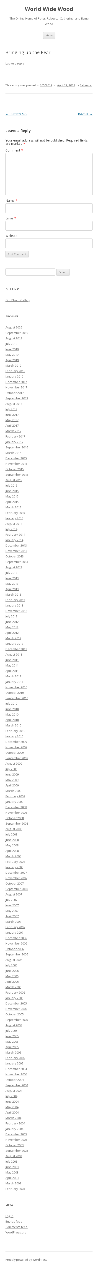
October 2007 (14, 883)
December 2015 (16, 458)
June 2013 (12, 578)
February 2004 (15, 1123)
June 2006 (12, 971)
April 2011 (12, 671)
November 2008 (16, 813)
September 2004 (16, 1085)
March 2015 (13, 507)
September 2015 (16, 474)
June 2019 (12, 349)
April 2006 (12, 982)
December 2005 (16, 1003)
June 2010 (12, 709)
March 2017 (13, 431)
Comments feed (16, 1227)
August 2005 (13, 1025)
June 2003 (12, 1167)
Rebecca (86, 85)
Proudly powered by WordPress (26, 1260)
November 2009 (16, 747)
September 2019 (16, 333)
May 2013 (11, 584)
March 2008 (13, 856)
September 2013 (16, 562)
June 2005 (12, 1036)
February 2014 (15, 534)
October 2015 (14, 469)
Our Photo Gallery (17, 300)
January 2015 (14, 518)
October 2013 (14, 556)
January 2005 (14, 1063)
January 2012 (14, 643)
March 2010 (13, 725)
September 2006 (16, 954)
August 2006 (13, 960)
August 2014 (13, 524)
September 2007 (16, 889)
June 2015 (12, 491)
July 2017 (11, 409)
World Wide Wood (49, 8)
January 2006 (14, 998)
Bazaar (85, 114)
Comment (14, 150)
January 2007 (14, 932)
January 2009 (14, 802)
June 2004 (12, 1101)
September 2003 (16, 1151)
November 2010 (16, 687)
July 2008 (11, 834)
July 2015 (11, 485)
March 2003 (13, 1183)
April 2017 (12, 425)
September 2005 (16, 1020)
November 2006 (16, 943)
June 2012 (12, 622)
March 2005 (13, 1052)
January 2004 (14, 1129)
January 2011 (14, 682)
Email (10, 218)
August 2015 (13, 480)
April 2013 (12, 589)
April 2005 (12, 1047)
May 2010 (11, 714)
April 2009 (12, 785)
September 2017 (16, 398)
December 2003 (16, 1134)
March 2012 (13, 638)
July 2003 (11, 1161)
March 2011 (13, 676)
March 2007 (13, 922)
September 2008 (16, 823)
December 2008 (16, 807)
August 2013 (13, 567)
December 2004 (16, 1069)
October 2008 (14, 818)
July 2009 (11, 769)
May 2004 (11, 1107)
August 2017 (13, 404)
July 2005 (11, 1031)
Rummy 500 (16, 114)
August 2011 (13, 654)
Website (11, 236)
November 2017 (16, 387)
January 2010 (14, 736)
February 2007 (15, 927)
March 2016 (13, 453)
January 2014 (14, 540)
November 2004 (16, 1074)
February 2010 (15, 731)
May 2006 (11, 976)
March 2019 (13, 365)
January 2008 (14, 867)
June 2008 (12, 840)
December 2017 (16, 382)
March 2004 (13, 1118)
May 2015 (11, 496)
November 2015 (16, 464)
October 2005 (14, 1014)
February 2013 (15, 600)
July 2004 (11, 1096)
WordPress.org (15, 1232)
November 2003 (16, 1140)
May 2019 (11, 355)
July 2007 (11, 900)
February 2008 (15, 862)
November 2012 (16, 611)
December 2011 (16, 649)
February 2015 (15, 513)
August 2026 (13, 327)
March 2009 (13, 791)
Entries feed (13, 1221)
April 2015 (12, 502)
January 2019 (14, 376)
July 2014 (11, 529)
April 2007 (12, 916)
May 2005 (11, 1041)
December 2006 (16, 938)
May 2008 (11, 845)
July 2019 (11, 344)
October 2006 (14, 949)
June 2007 (12, 905)
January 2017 (14, 442)
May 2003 (11, 1172)
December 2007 (16, 872)
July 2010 (11, 703)
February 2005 (15, 1058)
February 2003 (15, 1189)
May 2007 (11, 911)
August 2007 (13, 894)
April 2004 (12, 1112)
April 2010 (12, 720)
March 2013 (13, 594)
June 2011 (12, 660)
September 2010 (16, 698)
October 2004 (14, 1080)
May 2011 (11, 665)
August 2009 (13, 763)
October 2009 (14, 753)
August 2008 (13, 829)
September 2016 (16, 447)
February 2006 (15, 992)
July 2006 (11, 965)
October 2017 (14, 393)
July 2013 (11, 573)
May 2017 (11, 420)
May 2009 (11, 780)
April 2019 (12, 360)
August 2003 (13, 1156)
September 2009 (16, 758)
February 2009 (15, 796)
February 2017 (15, 436)
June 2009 (12, 774)
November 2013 (16, 551)
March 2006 (13, 987)
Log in (9, 1216)
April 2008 (12, 851)
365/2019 (46, 85)
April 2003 (12, 1178)
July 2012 (11, 616)
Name (11, 200)
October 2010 (14, 693)
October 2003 (14, 1145)
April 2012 (12, 633)
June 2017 (12, 415)
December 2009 (16, 742)
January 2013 (14, 605)
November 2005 (16, 1009)
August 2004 (13, 1091)
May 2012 (11, 627)
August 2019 (13, 338)
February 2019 (15, 371)
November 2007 (16, 878)
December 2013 (16, 545)
